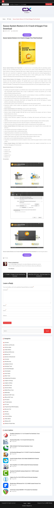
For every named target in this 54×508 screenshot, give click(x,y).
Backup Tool (7, 354)
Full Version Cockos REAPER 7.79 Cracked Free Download (23, 489)
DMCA (29, 503)
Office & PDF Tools (9, 397)
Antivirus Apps (8, 347)
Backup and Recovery (9, 352)
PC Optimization (8, 402)
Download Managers (9, 368)
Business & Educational (10, 356)
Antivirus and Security (9, 345)
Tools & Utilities (8, 416)
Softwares (7, 414)
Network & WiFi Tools (9, 394)
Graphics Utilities (8, 383)
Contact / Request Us (27, 505)
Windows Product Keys (10, 423)
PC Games (7, 399)
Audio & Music (8, 349)
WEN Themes (49, 503)
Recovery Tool (8, 409)
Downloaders (8, 371)
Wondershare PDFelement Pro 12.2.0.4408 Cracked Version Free (25, 483)
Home (25, 503)
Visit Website (11, 268)
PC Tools (6, 257)
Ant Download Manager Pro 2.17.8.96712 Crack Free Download (25, 452)
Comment (5, 289)
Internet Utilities (8, 387)
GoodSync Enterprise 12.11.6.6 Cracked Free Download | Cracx (25, 433)
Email (4, 310)
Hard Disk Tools (8, 385)
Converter (7, 359)
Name (4, 305)
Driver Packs (7, 373)
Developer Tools (8, 366)
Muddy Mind (15, 30)
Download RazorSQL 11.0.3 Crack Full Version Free (22, 439)
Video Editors (8, 418)
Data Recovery (8, 361)
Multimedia (7, 392)
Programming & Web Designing (11, 406)
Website (5, 315)
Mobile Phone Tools (9, 390)
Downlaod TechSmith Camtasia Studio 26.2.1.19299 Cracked (24, 471)
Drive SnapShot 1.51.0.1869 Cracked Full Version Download (24, 464)
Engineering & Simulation (10, 378)
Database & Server (9, 364)
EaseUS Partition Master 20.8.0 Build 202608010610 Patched (24, 458)
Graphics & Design (9, 380)
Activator (7, 342)
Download (27, 35)
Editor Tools (7, 375)
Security (6, 411)
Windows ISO (8, 421)
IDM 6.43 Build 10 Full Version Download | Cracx (21, 446)
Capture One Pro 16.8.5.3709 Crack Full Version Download (23, 477)
